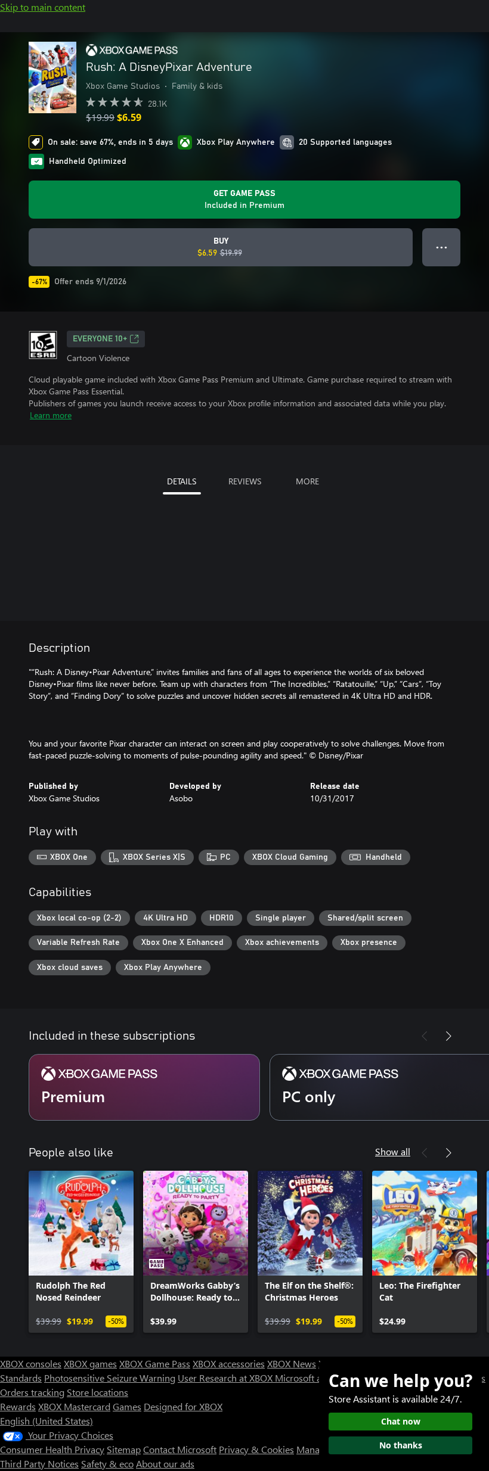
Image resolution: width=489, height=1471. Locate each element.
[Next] (448, 1036)
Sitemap (124, 1449)
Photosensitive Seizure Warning (109, 1378)
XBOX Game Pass (154, 1363)
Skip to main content (42, 7)
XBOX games (90, 1363)
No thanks (400, 1445)
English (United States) (46, 1420)
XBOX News (291, 1363)
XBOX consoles (30, 1363)
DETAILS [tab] (181, 481)
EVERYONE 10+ (100, 339)
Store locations (97, 1392)
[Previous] (425, 1036)
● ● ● (441, 247)
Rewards (18, 1406)
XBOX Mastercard (74, 1406)
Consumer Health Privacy (52, 1449)
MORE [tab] (307, 481)
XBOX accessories (229, 1363)
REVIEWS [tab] (244, 481)
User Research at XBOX (226, 1378)
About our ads (165, 1463)
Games (127, 1406)
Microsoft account (312, 1378)
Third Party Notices (39, 1463)
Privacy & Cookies (256, 1449)
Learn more (51, 415)
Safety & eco (107, 1463)
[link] (81, 1252)
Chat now (400, 1421)
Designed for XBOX (183, 1406)
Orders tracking (32, 1392)
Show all (392, 1151)
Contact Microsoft (179, 1449)
